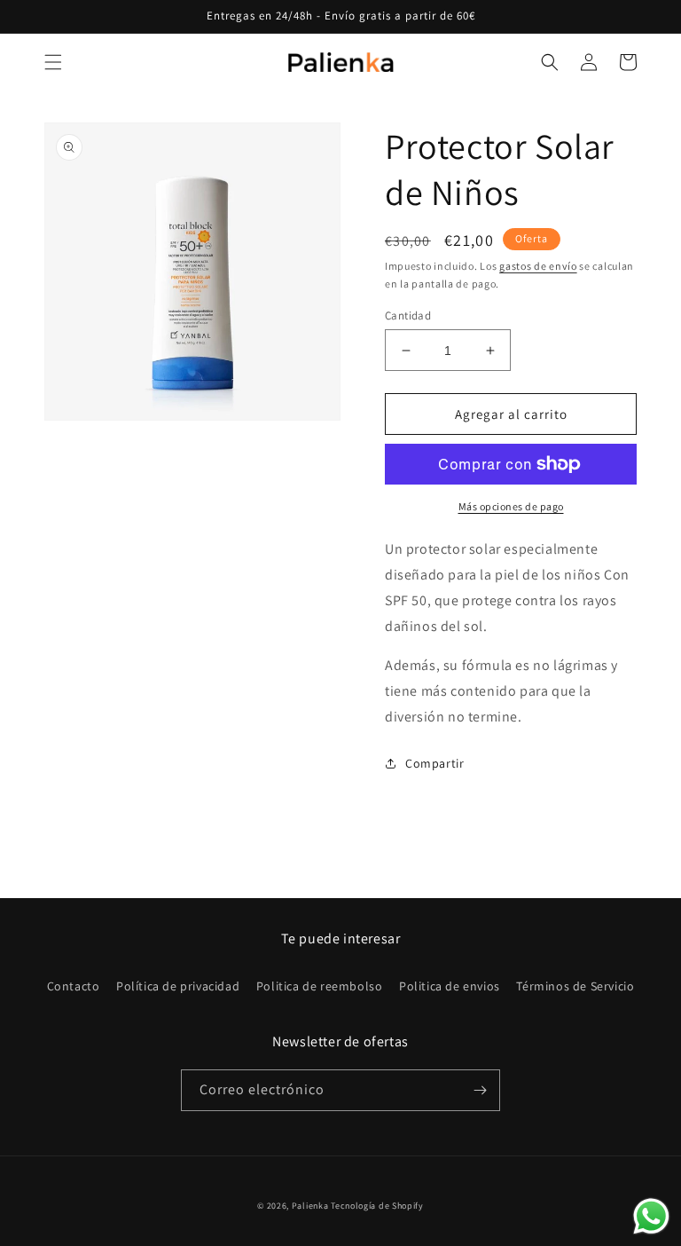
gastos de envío (538, 265)
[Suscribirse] (479, 1090)
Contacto (73, 986)
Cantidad (408, 315)
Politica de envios (449, 986)
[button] (53, 62)
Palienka (310, 1205)
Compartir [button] (434, 763)
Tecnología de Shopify (377, 1205)
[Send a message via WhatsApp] (651, 1216)
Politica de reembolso (319, 986)
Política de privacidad (177, 986)
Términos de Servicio (575, 986)
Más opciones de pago (511, 506)
